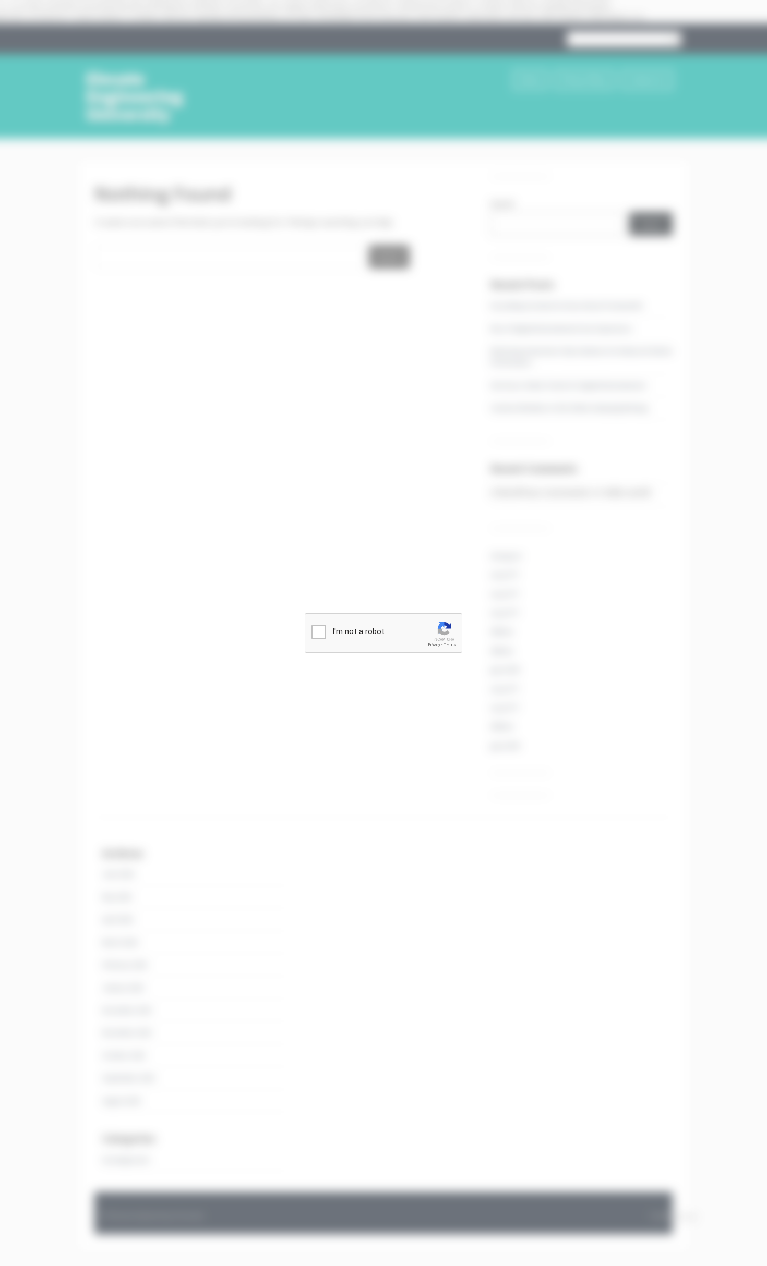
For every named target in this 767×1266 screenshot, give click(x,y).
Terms (450, 644)
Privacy (434, 644)
